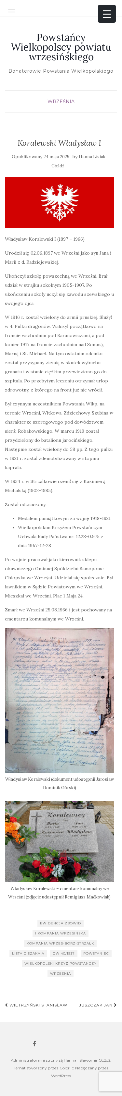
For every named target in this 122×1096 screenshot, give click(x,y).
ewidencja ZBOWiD (60, 923)
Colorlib (67, 1068)
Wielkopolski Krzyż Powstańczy (60, 963)
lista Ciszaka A (28, 953)
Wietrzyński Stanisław (37, 1005)
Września (61, 101)
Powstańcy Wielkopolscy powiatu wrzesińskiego (61, 47)
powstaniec (96, 953)
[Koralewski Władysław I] (59, 202)
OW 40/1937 (64, 953)
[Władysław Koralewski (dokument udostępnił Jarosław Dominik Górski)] (59, 700)
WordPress (61, 1075)
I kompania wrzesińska (60, 933)
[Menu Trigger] (107, 14)
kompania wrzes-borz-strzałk (60, 943)
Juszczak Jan (96, 1005)
